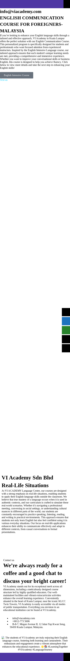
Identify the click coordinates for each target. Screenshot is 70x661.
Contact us (8, 560)
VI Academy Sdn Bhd (27, 478)
